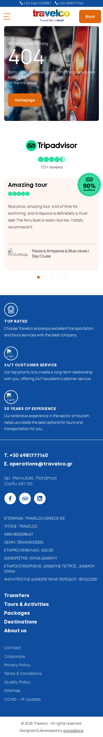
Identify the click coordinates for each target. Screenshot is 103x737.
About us (15, 631)
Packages (17, 613)
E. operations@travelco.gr (38, 464)
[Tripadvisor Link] (25, 498)
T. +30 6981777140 (26, 455)
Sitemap (12, 690)
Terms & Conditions (23, 673)
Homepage (25, 99)
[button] (38, 277)
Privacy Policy (17, 665)
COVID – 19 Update (22, 699)
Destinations (20, 622)
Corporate (14, 656)
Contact (12, 648)
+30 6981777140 (70, 3)
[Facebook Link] (10, 498)
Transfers (16, 596)
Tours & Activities (26, 604)
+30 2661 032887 (37, 3)
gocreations (73, 730)
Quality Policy (17, 682)
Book (90, 16)
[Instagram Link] (40, 498)
